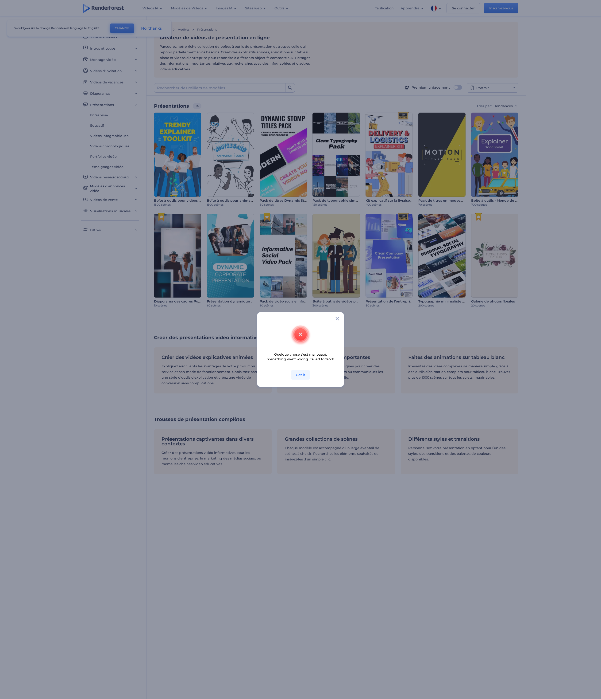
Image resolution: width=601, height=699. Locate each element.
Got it (300, 375)
